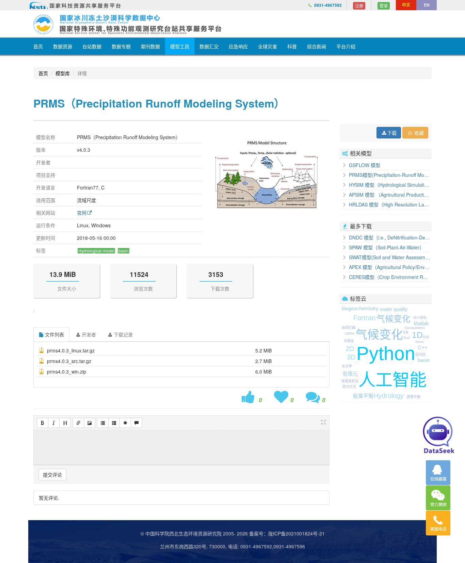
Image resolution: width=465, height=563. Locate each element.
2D (350, 348)
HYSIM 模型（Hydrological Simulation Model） (389, 184)
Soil (407, 338)
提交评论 (52, 474)
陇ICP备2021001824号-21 (296, 533)
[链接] (78, 423)
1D (417, 335)
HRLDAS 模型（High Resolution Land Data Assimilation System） (389, 204)
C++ (423, 347)
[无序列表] (103, 423)
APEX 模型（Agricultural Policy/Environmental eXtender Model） (389, 267)
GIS (426, 337)
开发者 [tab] (89, 334)
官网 (81, 212)
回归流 (420, 355)
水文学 (347, 366)
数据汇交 (209, 46)
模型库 (62, 73)
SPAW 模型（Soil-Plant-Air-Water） (386, 247)
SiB (405, 332)
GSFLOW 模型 (364, 165)
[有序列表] (114, 423)
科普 (292, 46)
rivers (419, 342)
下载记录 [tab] (123, 334)
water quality (394, 309)
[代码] (125, 423)
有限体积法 (349, 381)
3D (351, 357)
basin (424, 360)
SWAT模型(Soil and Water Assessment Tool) (389, 257)
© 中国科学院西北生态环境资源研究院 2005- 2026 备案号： (204, 533)
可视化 (349, 341)
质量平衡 (413, 397)
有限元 (350, 374)
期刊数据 (150, 46)
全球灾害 (267, 46)
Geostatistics (415, 328)
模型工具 (179, 46)
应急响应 (238, 46)
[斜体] (54, 423)
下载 (392, 132)
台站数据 (91, 46)
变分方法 (349, 386)
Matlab (421, 323)
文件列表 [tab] (54, 334)
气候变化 (379, 334)
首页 (38, 46)
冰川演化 (420, 317)
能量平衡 (363, 396)
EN (427, 5)
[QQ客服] (438, 472)
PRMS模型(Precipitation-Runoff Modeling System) (389, 174)
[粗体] (42, 423)
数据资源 (62, 46)
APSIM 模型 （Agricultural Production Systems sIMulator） (389, 194)
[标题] (65, 423)
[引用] (136, 423)
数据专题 (121, 46)
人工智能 (392, 380)
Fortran (364, 317)
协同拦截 (348, 328)
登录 (384, 6)
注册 (359, 6)
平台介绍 (345, 46)
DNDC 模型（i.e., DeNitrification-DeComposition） (389, 237)
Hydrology (388, 395)
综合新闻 (316, 46)
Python (385, 353)
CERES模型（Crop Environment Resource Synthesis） (389, 277)
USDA (349, 333)
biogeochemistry (360, 308)
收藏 (418, 132)
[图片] (89, 423)
